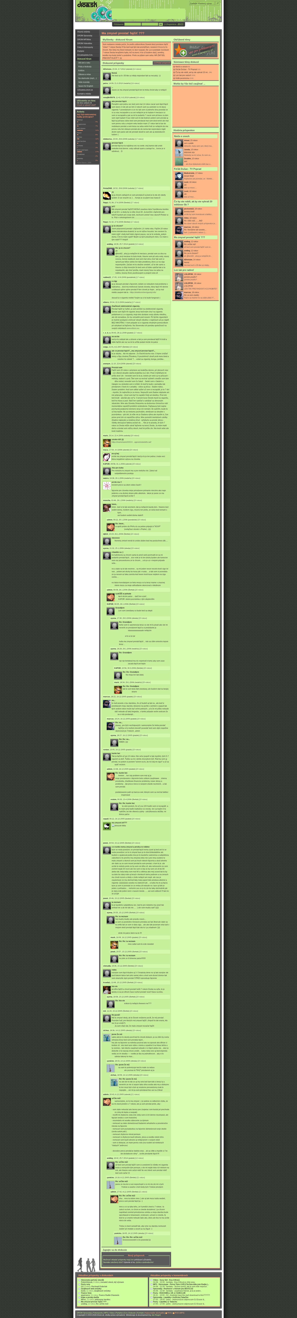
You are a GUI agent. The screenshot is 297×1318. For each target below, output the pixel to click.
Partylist (80, 51)
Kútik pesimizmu (182, 78)
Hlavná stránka (83, 32)
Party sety (85, 1284)
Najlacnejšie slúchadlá (154, 1313)
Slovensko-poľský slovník (92, 1280)
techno (79, 137)
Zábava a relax (84, 74)
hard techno (81, 141)
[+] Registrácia (170, 24)
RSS (169, 1313)
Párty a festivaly (84, 67)
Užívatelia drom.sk (85, 90)
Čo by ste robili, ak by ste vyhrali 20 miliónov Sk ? (193, 203)
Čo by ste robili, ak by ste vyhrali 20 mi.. (192, 72)
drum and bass (82, 150)
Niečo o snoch (182, 67)
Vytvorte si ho (129, 1262)
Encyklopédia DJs (85, 55)
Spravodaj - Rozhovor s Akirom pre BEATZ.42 (173, 1289)
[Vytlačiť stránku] (179, 24)
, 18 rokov (200, 221)
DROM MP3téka (84, 39)
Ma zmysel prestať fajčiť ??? (189, 237)
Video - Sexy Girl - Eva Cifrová (166, 1280)
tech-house (81, 128)
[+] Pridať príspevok (162, 63)
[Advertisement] (120, 169)
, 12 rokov (198, 253)
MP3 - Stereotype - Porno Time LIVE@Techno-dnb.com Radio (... (181, 1284)
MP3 (106, 1313)
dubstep (80, 158)
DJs (125, 1313)
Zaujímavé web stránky (91, 1289)
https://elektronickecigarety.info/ (143, 292)
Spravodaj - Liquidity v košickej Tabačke (170, 1297)
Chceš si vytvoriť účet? (86, 105)
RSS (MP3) (179, 1313)
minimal (79, 120)
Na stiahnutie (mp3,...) (87, 78)
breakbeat (80, 154)
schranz (80, 145)
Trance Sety (86, 1293)
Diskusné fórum (84, 59)
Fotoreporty (98, 1313)
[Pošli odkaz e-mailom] (182, 24)
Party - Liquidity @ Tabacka (165, 1302)
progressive (81, 124)
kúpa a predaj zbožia (90, 1297)
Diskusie (132, 1313)
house (79, 133)
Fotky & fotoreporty (85, 47)
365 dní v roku (84, 63)
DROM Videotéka (84, 43)
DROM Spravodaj (84, 36)
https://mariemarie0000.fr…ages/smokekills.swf (131, 442)
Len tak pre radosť (183, 75)
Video (111, 1313)
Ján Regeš (156, 1315)
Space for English (85, 86)
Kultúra (81, 70)
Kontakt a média (84, 94)
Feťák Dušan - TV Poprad (186, 69)
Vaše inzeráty (84, 82)
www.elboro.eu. (133, 328)
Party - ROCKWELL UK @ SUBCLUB (169, 1293)
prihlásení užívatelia (142, 1260)
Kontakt (140, 1313)
